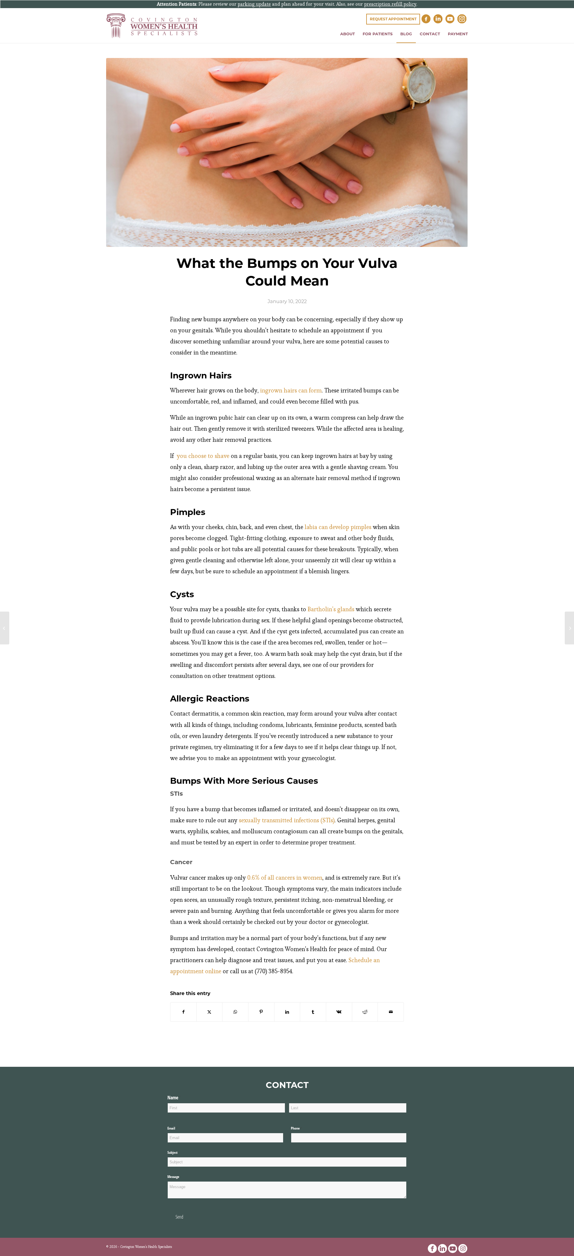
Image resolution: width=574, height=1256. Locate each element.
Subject (172, 1152)
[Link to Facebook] (432, 1248)
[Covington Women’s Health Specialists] (152, 25)
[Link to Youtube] (452, 1248)
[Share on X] (209, 1012)
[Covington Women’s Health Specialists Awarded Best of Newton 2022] (569, 628)
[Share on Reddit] (365, 1012)
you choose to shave (202, 456)
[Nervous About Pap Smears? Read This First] (4, 628)
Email (178, 1128)
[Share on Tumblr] (313, 1012)
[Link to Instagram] (462, 1248)
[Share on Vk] (339, 1012)
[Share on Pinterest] (261, 1012)
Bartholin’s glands (331, 609)
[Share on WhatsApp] (235, 1012)
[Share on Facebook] (183, 1012)
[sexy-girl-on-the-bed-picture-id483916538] (287, 152)
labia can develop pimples (337, 527)
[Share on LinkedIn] (287, 1012)
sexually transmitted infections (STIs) (286, 820)
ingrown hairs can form (291, 390)
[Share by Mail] (391, 1012)
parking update (254, 4)
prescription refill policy (390, 4)
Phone (302, 1128)
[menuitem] (347, 34)
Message (173, 1176)
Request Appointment (393, 19)
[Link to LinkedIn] (442, 1248)
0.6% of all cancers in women (284, 877)
